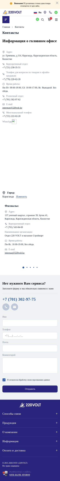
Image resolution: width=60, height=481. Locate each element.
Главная (6, 27)
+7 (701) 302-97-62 (11, 99)
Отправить (30, 389)
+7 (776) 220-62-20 (11, 79)
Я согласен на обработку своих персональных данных (28, 380)
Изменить (21, 196)
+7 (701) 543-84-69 (14, 227)
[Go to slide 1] (23, 267)
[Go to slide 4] (33, 267)
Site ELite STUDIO (19, 475)
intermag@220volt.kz (12, 108)
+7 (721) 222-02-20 (11, 116)
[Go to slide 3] (30, 267)
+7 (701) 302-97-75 (19, 299)
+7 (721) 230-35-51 (11, 67)
